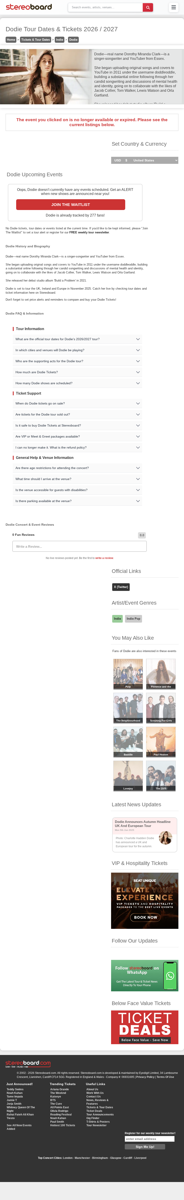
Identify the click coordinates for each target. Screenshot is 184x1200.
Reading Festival (61, 1114)
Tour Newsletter (96, 1125)
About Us (92, 1089)
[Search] (148, 7)
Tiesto (11, 1118)
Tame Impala (15, 1096)
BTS (53, 1100)
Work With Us (95, 1093)
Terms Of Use (165, 1077)
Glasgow (115, 1158)
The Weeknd (58, 1093)
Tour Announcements (100, 1114)
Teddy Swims (15, 1089)
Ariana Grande (59, 1089)
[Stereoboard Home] (29, 9)
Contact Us (93, 1096)
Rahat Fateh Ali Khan (20, 1114)
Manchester (82, 1158)
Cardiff (127, 1158)
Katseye (55, 1096)
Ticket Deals (94, 1111)
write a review (104, 558)
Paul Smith (57, 1121)
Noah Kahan (14, 1093)
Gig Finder (92, 1118)
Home (11, 39)
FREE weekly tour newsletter (89, 232)
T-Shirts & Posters (98, 1121)
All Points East (59, 1107)
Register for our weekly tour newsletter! (150, 1133)
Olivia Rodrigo (59, 1111)
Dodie (73, 39)
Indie (59, 39)
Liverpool (140, 1158)
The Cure (56, 1103)
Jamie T (12, 1100)
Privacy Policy (145, 1077)
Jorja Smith (14, 1103)
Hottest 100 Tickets (62, 1125)
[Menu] (174, 7)
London (67, 1158)
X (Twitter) (121, 587)
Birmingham (100, 1158)
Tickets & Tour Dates (35, 39)
